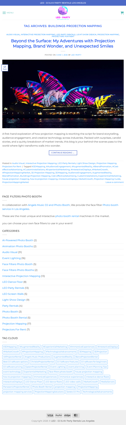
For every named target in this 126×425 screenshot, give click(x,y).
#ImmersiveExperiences (82, 347)
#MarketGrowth (100, 169)
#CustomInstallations (34, 169)
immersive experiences (71, 377)
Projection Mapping (108, 34)
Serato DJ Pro (73, 392)
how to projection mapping (44, 179)
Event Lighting (11, 258)
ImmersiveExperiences (45, 377)
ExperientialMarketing (109, 176)
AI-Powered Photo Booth (17, 240)
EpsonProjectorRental (36, 367)
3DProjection (100, 352)
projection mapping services (17, 392)
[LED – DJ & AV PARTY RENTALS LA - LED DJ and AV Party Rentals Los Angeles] (63, 13)
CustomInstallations (87, 176)
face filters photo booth (60, 372)
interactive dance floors (97, 377)
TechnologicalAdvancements (97, 392)
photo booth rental (67, 216)
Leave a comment (115, 182)
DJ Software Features (67, 362)
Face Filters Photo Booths (18, 270)
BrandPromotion (10, 176)
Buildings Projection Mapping (35, 176)
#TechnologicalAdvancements (61, 352)
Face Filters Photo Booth (17, 264)
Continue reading (63, 152)
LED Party (76, 55)
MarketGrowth (86, 179)
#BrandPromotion (102, 166)
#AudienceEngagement (58, 166)
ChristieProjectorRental (42, 362)
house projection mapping (15, 179)
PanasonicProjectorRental (16, 387)
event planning (76, 367)
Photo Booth (10, 311)
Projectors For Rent (63, 36)
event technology (12, 372)
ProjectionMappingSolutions (49, 392)
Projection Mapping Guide (107, 179)
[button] (8, 12)
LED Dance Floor (12, 281)
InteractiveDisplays (68, 179)
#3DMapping (38, 166)
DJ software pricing (13, 367)
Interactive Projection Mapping (38, 34)
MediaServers (107, 382)
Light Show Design (86, 34)
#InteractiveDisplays (81, 169)
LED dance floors (53, 382)
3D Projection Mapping (42, 173)
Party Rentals (10, 305)
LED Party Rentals (66, 34)
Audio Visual (13, 34)
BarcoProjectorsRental (86, 357)
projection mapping (65, 387)
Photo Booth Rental (14, 317)
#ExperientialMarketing (58, 169)
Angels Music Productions (37, 357)
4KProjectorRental (12, 357)
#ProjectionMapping (32, 352)
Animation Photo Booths (17, 246)
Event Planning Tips (97, 367)
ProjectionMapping (88, 387)
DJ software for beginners (94, 362)
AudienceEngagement (79, 173)
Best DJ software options (15, 362)
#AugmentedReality (82, 166)
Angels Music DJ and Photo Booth (49, 205)
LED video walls (73, 382)
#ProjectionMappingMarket (16, 173)
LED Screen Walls (13, 293)
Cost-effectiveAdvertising (63, 176)
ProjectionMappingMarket (15, 182)
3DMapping (61, 173)
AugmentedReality (102, 173)
